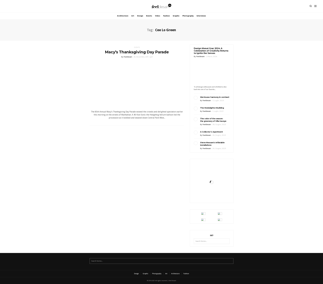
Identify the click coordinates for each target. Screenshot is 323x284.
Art (132, 16)
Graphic (176, 16)
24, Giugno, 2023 (219, 148)
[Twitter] (15, 7)
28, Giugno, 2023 (219, 124)
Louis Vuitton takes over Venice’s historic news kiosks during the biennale (211, 173)
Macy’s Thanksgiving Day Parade (137, 52)
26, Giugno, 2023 (219, 135)
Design (140, 16)
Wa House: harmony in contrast (214, 97)
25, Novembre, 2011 (141, 57)
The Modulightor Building (212, 108)
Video (157, 16)
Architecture (122, 16)
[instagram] (7, 7)
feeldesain (128, 57)
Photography (188, 16)
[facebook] (11, 7)
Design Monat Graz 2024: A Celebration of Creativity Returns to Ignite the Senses (211, 50)
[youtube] (19, 7)
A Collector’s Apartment (211, 132)
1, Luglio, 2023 (217, 111)
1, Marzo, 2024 (211, 56)
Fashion (166, 16)
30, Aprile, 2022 (218, 195)
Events (149, 16)
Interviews (201, 16)
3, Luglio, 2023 (218, 100)
